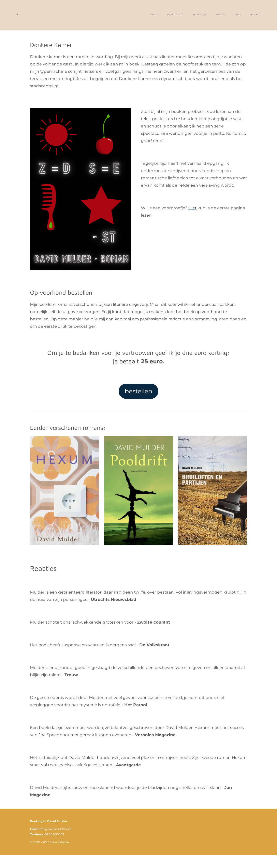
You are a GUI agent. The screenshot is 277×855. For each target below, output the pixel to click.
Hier (192, 207)
